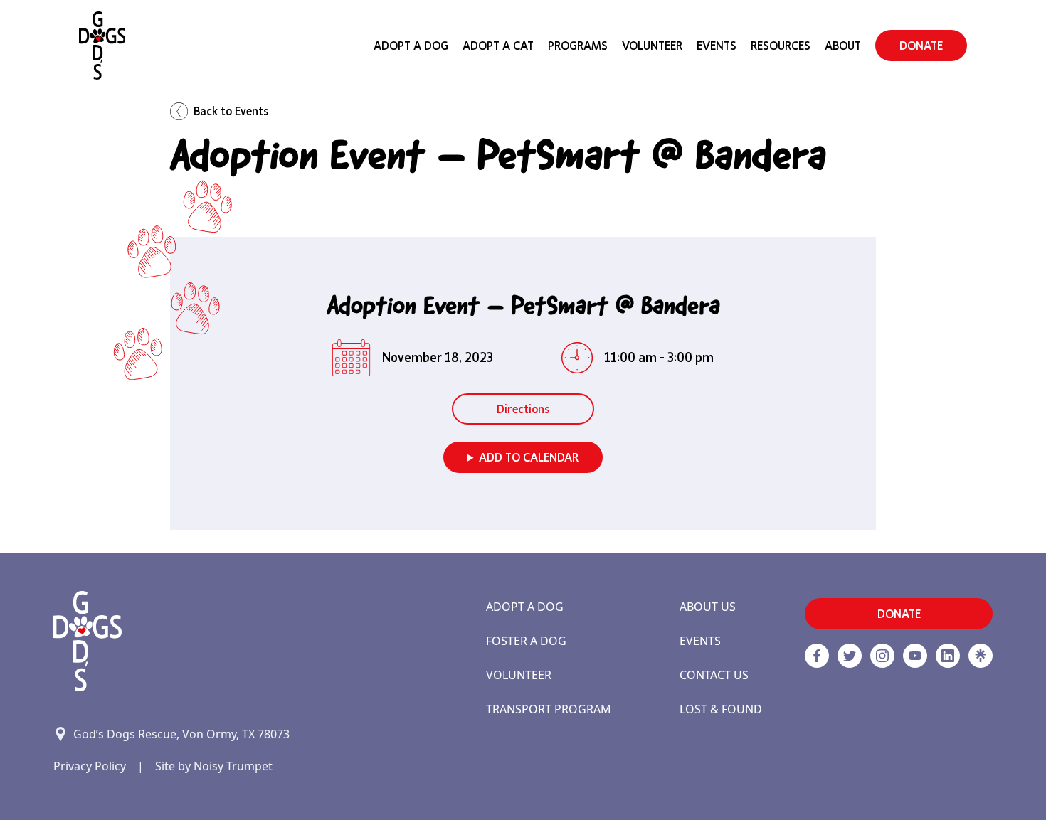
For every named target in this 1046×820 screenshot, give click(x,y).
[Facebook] (817, 656)
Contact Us (714, 675)
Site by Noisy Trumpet (214, 766)
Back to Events (231, 111)
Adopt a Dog (525, 606)
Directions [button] (523, 409)
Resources (780, 45)
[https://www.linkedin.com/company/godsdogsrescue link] (948, 656)
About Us (708, 606)
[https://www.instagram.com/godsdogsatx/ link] (882, 656)
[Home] (102, 45)
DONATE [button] (921, 45)
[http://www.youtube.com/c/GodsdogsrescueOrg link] (915, 656)
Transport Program (548, 709)
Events (716, 45)
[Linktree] (980, 656)
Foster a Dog (526, 641)
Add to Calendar (529, 457)
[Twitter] (850, 656)
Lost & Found (721, 709)
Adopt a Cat (498, 45)
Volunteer (652, 45)
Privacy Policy (89, 766)
